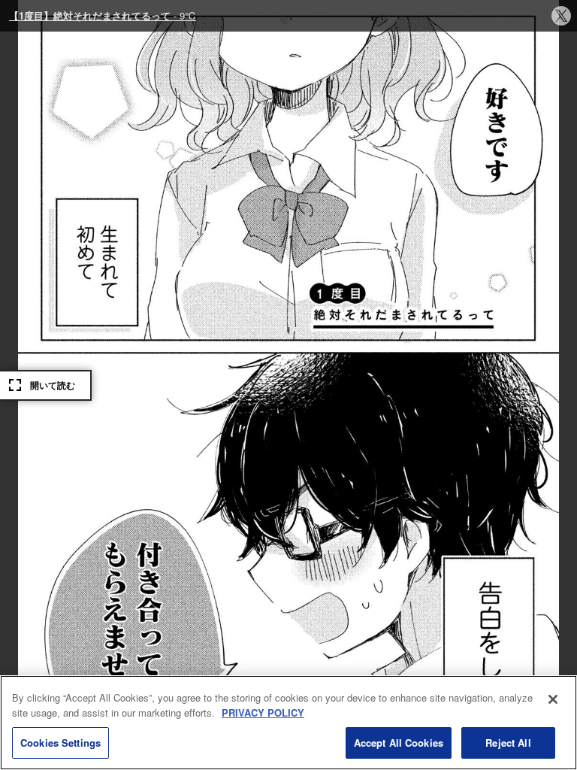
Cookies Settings (60, 742)
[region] (288, 722)
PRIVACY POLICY (263, 712)
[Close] (552, 699)
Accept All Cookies (398, 742)
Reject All (507, 742)
